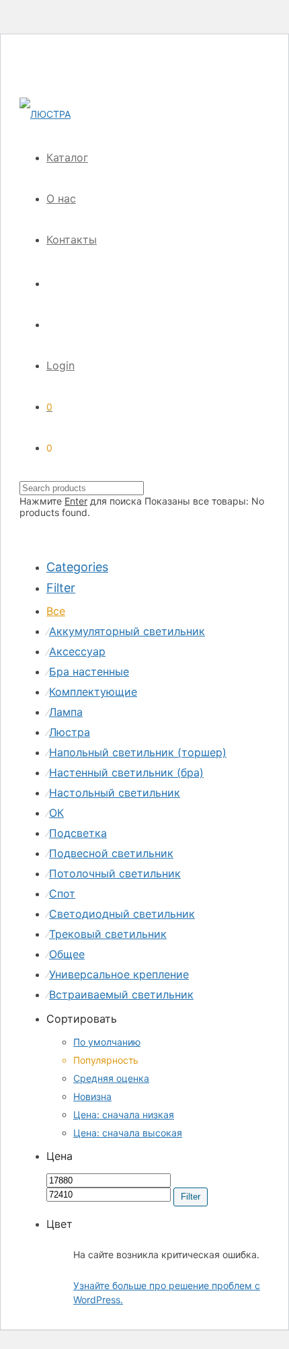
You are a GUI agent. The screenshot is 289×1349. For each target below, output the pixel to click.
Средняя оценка (111, 1078)
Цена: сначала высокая (127, 1132)
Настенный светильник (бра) (126, 772)
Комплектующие (93, 691)
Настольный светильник (114, 792)
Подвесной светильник (111, 853)
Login (60, 365)
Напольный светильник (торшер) (137, 752)
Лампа (66, 712)
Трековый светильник (108, 934)
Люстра (69, 732)
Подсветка (78, 833)
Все (55, 611)
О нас (61, 198)
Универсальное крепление (119, 974)
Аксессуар (77, 651)
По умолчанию (106, 1042)
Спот (62, 893)
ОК (56, 812)
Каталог (67, 157)
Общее (67, 954)
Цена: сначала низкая (123, 1114)
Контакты (71, 239)
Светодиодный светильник (122, 913)
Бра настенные (89, 671)
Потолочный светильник (115, 873)
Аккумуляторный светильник (127, 631)
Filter (190, 1197)
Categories (77, 567)
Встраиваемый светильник (121, 994)
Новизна (92, 1096)
